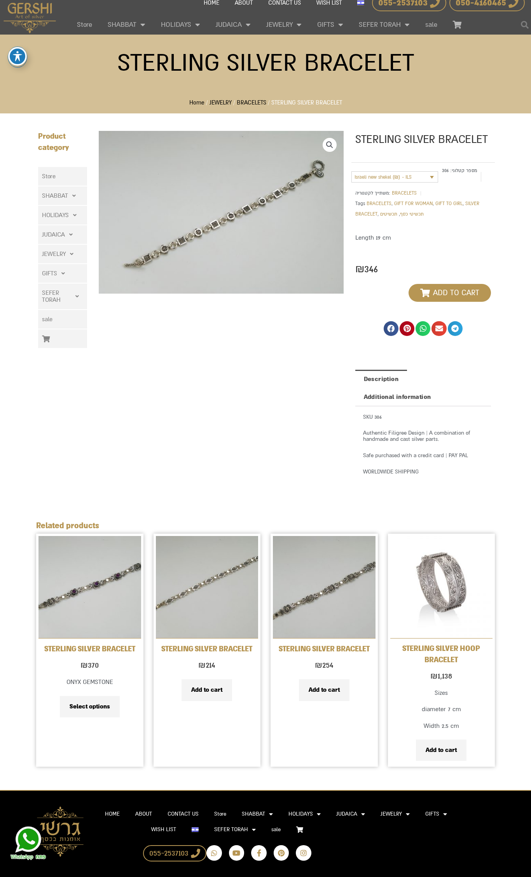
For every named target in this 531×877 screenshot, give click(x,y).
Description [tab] (381, 379)
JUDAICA (229, 25)
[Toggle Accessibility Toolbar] (17, 56)
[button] (62, 195)
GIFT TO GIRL (449, 203)
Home (196, 102)
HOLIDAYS (176, 25)
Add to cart (206, 690)
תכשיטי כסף (412, 214)
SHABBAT (122, 25)
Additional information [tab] (397, 397)
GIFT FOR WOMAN (413, 203)
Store (84, 25)
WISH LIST (163, 829)
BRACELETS (251, 102)
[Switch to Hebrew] (195, 829)
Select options (90, 706)
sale (431, 25)
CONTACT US (183, 814)
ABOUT (143, 814)
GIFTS (325, 25)
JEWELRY (279, 25)
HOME (112, 814)
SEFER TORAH (380, 25)
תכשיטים (388, 214)
